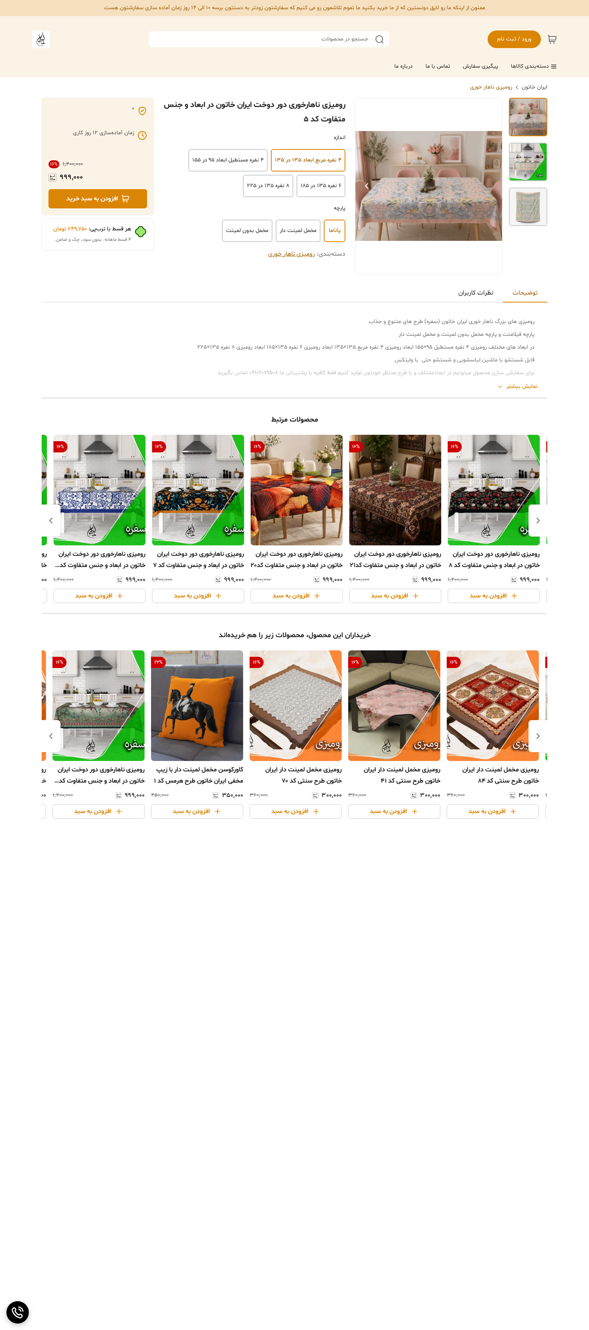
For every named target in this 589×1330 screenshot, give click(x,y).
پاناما (335, 230)
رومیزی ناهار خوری (491, 87)
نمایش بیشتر (522, 386)
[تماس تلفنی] (17, 1312)
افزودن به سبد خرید (92, 198)
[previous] (538, 521)
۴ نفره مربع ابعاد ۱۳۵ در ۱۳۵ (308, 160)
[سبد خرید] (552, 39)
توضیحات (525, 293)
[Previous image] (366, 186)
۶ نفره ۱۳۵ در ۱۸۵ (321, 186)
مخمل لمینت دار (298, 230)
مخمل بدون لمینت (247, 230)
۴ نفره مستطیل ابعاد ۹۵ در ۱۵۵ (228, 160)
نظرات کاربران (475, 293)
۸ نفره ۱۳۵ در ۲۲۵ (268, 186)
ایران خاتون (534, 87)
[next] (51, 521)
